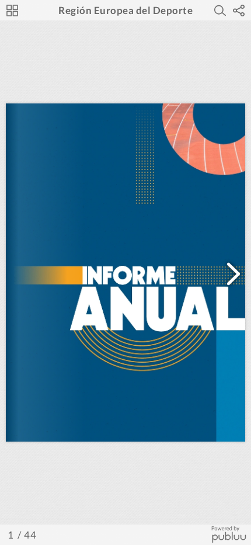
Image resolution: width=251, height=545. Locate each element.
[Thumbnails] (12, 10)
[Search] (220, 10)
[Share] (239, 10)
